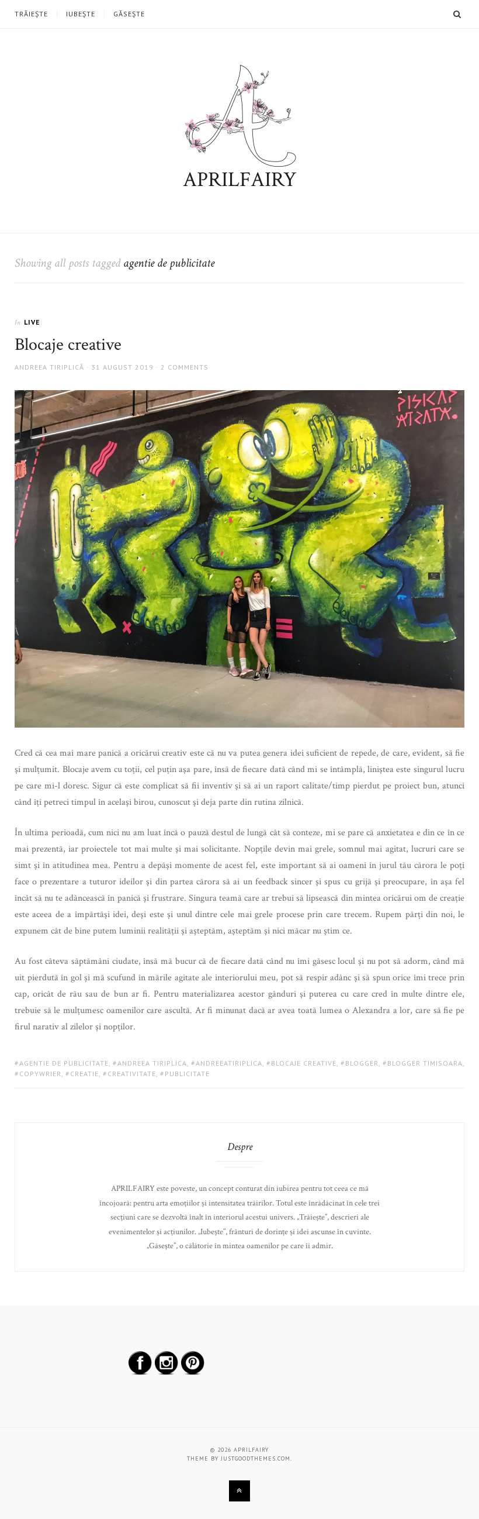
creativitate (131, 1073)
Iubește (80, 14)
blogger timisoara (425, 1063)
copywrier (40, 1073)
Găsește (129, 14)
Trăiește (31, 14)
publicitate (187, 1073)
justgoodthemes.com (255, 1458)
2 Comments (185, 367)
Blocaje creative (68, 344)
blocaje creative (303, 1063)
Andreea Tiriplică (49, 367)
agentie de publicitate (64, 1063)
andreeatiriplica (229, 1063)
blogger (362, 1063)
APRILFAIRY (240, 180)
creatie (84, 1073)
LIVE (32, 322)
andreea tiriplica (152, 1063)
